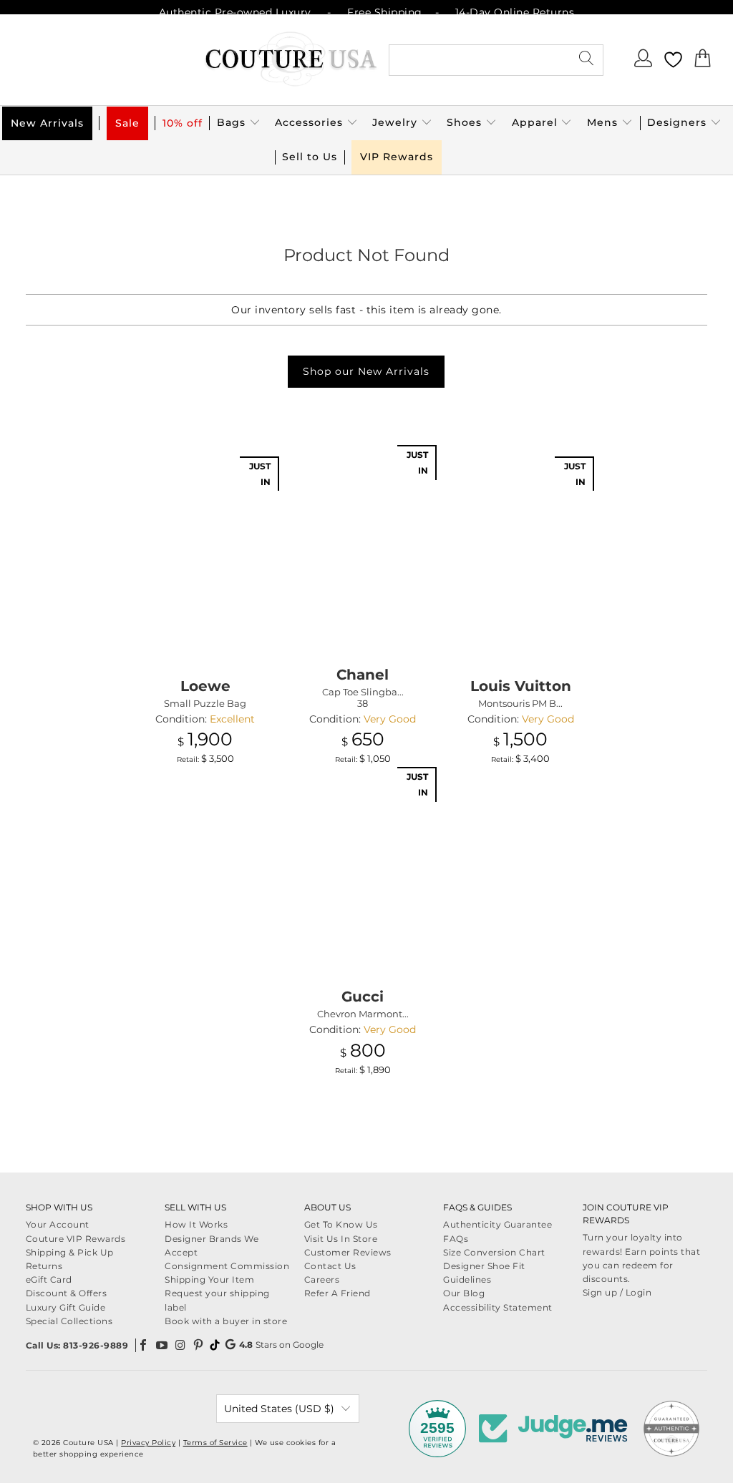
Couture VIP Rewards (76, 1238)
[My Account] (644, 62)
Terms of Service (215, 1443)
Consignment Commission (227, 1266)
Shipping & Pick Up (70, 1252)
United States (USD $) (279, 1408)
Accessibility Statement (498, 1307)
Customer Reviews (348, 1252)
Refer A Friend (337, 1293)
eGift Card (49, 1279)
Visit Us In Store (341, 1238)
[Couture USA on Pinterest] (199, 1345)
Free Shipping (384, 12)
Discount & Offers (66, 1293)
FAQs (455, 1238)
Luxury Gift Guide (66, 1307)
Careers (322, 1279)
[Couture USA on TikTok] (214, 1345)
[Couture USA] (291, 59)
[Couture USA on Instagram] (180, 1345)
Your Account (57, 1224)
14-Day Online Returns (515, 12)
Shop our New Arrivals (366, 371)
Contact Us (330, 1266)
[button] (239, 123)
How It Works (196, 1224)
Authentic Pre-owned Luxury (235, 12)
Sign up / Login (617, 1292)
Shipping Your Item (209, 1279)
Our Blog (464, 1293)
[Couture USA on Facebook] (144, 1345)
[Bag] (703, 62)
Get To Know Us (341, 1224)
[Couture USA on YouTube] (162, 1345)
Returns (44, 1266)
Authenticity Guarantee (497, 1224)
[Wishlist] (673, 60)
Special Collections (69, 1321)
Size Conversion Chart (494, 1252)
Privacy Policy (148, 1443)
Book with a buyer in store (226, 1321)
